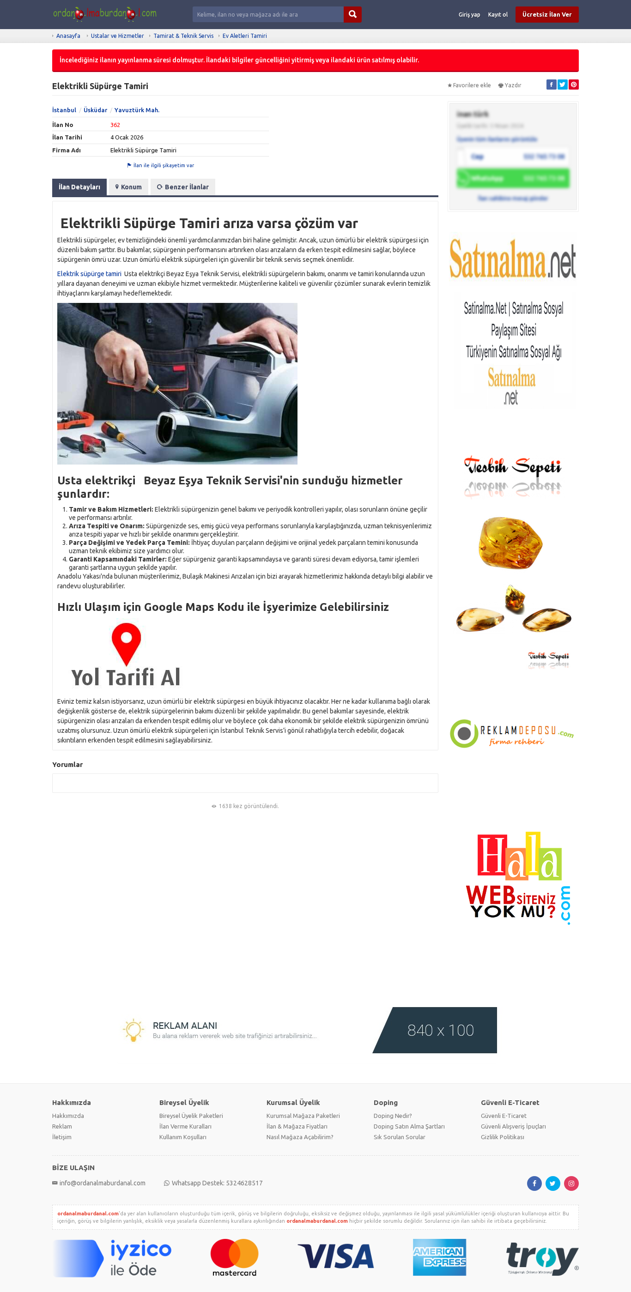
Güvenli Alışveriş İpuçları (513, 1126)
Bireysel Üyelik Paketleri (191, 1115)
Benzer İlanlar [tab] (187, 187)
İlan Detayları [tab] (79, 187)
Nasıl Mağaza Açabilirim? (300, 1137)
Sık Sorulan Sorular (399, 1137)
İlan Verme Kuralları (185, 1126)
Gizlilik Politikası (502, 1137)
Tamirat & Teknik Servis (183, 36)
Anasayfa (68, 36)
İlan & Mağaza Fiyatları (297, 1126)
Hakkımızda (68, 1115)
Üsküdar (95, 110)
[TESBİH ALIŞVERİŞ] (513, 560)
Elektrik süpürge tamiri (89, 274)
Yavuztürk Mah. (137, 110)
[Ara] (353, 14)
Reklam (62, 1126)
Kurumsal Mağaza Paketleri (303, 1115)
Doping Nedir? (393, 1115)
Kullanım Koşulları (182, 1137)
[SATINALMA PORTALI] (513, 330)
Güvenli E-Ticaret (504, 1115)
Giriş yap (469, 15)
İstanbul (64, 110)
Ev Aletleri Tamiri (245, 36)
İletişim (62, 1137)
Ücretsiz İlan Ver (547, 14)
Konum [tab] (131, 187)
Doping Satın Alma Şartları (409, 1126)
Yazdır (513, 85)
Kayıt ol (498, 15)
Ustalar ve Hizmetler (117, 36)
